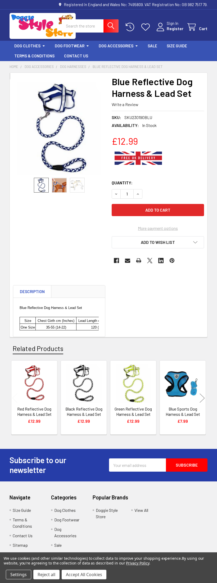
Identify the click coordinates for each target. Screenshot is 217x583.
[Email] (127, 260)
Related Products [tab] (38, 348)
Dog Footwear (69, 45)
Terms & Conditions (34, 55)
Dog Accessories (116, 45)
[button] (158, 242)
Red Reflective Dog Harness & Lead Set (34, 411)
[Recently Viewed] (131, 27)
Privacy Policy (137, 563)
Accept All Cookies (84, 574)
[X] (150, 260)
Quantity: (122, 182)
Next (202, 398)
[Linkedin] (161, 260)
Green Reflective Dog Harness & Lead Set (133, 411)
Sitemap (20, 545)
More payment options (158, 228)
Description (32, 291)
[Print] (138, 260)
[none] (59, 128)
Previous (15, 398)
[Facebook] (116, 260)
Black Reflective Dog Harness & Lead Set (83, 411)
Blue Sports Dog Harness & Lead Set (183, 411)
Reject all (46, 574)
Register (175, 28)
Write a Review (125, 104)
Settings (18, 574)
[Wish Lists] (147, 27)
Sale (152, 45)
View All (141, 510)
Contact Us (76, 55)
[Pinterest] (172, 260)
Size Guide (177, 45)
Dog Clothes (27, 45)
